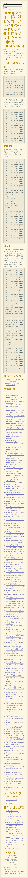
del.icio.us (9, 804)
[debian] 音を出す (11, 523)
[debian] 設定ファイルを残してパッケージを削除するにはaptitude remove (15, 581)
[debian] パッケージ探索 (13, 531)
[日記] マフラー (10, 814)
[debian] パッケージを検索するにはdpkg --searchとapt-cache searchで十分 (15, 612)
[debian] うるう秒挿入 (12, 484)
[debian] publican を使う (13, 486)
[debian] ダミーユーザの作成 (14, 483)
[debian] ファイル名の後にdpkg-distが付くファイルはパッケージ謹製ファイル (15, 586)
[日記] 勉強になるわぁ (12, 811)
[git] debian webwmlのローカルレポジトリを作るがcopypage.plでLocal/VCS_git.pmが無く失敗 (15, 603)
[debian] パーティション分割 (14, 460)
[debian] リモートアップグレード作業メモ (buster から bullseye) (15, 406)
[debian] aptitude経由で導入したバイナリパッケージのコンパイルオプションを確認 (15, 542)
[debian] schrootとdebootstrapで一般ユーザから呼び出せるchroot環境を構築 (15, 705)
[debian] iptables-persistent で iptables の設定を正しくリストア (15, 768)
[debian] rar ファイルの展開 (14, 549)
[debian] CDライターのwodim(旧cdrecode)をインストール (15, 527)
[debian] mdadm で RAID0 (13, 447)
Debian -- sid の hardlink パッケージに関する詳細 (15, 380)
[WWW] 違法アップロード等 (14, 848)
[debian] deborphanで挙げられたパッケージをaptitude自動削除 (15, 655)
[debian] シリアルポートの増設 (15, 501)
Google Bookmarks (11, 802)
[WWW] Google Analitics (13, 829)
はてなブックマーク (11, 800)
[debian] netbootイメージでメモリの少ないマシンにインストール (14, 774)
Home (5, 3)
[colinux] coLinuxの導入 (13, 395)
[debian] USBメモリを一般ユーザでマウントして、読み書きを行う (14, 664)
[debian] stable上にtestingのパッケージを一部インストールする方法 (15, 412)
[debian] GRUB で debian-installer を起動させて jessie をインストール (15, 494)
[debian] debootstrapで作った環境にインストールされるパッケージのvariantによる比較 (14, 471)
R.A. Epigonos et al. (9, 10)
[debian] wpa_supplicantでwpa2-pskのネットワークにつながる (15, 783)
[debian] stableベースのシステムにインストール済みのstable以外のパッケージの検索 (15, 425)
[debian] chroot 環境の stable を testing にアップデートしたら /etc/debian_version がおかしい (15, 735)
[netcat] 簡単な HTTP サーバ (14, 458)
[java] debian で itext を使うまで (15, 453)
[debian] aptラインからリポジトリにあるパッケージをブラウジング (15, 631)
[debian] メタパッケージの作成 (15, 731)
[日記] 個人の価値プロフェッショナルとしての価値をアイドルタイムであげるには (15, 840)
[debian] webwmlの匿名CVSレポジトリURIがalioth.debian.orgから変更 (15, 618)
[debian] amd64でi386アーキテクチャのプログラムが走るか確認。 (15, 718)
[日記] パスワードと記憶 (13, 820)
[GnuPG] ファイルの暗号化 (13, 813)
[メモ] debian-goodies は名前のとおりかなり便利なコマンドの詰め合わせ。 (15, 559)
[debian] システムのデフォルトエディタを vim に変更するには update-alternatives (15, 508)
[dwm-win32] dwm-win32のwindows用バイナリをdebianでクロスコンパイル (15, 677)
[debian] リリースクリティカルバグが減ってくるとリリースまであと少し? (15, 553)
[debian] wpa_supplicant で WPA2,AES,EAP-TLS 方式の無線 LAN (14, 759)
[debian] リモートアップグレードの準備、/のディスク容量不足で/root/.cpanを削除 (15, 568)
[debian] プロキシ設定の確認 (14, 730)
